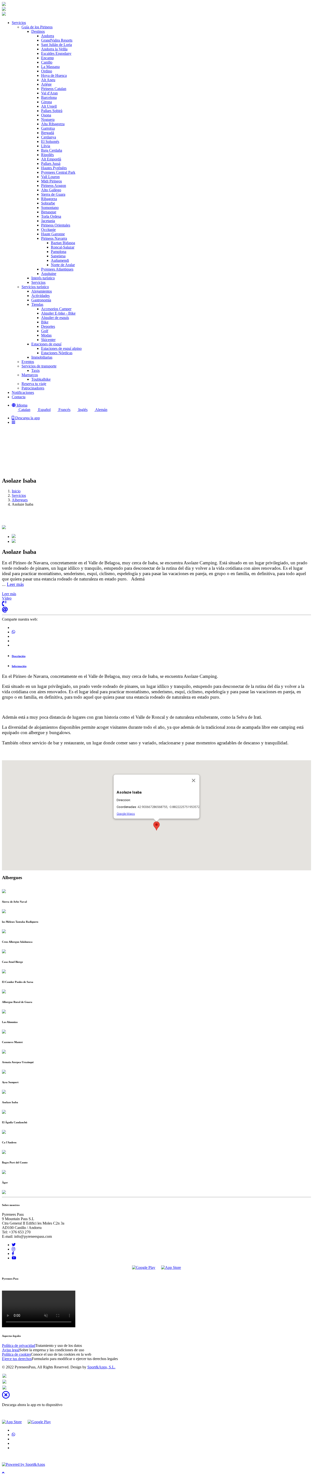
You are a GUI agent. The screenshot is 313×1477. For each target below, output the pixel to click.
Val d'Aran (49, 93)
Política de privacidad (18, 1345)
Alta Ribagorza (53, 124)
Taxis (35, 370)
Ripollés (47, 155)
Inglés (82, 410)
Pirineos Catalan (53, 89)
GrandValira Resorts (56, 40)
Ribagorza (49, 199)
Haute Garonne (53, 234)
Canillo (46, 62)
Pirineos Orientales (55, 225)
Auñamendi (60, 260)
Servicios (38, 282)
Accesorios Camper (56, 309)
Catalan (24, 410)
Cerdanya (48, 137)
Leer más (15, 584)
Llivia (45, 146)
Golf (44, 331)
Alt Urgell (49, 106)
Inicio (16, 491)
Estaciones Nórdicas (56, 353)
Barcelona (49, 97)
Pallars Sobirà (51, 111)
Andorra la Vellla (54, 49)
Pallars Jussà (50, 163)
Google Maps (126, 814)
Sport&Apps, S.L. (101, 1367)
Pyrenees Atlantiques (57, 269)
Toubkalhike (41, 379)
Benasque (48, 212)
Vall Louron (50, 177)
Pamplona (58, 252)
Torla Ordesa (51, 216)
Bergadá (47, 133)
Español (44, 410)
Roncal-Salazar (62, 247)
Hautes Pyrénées (54, 168)
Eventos (28, 362)
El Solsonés (50, 141)
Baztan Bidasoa (63, 243)
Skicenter (48, 340)
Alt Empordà (51, 159)
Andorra (47, 36)
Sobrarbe (48, 203)
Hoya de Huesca (54, 75)
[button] (19, 405)
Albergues (20, 500)
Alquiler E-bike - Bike (58, 313)
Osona (46, 115)
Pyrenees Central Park (58, 172)
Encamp (47, 58)
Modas (46, 335)
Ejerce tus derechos (17, 1359)
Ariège (46, 84)
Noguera (48, 119)
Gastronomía (41, 300)
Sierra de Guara (53, 194)
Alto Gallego (51, 190)
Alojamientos (41, 291)
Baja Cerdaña (51, 150)
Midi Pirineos (51, 181)
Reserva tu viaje (34, 384)
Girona (46, 102)
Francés (63, 410)
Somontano (50, 207)
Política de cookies (16, 1354)
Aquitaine (48, 274)
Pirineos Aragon (53, 185)
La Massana (50, 67)
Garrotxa (48, 128)
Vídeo (6, 598)
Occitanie (48, 229)
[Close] (194, 780)
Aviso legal (10, 1350)
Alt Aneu (48, 80)
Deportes (48, 326)
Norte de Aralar (63, 265)
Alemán (100, 410)
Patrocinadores (33, 388)
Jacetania (48, 221)
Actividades (40, 296)
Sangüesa (58, 256)
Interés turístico (43, 278)
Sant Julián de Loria (56, 45)
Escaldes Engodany (56, 53)
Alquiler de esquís (55, 318)
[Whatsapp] (4, 1376)
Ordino (46, 71)
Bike (44, 322)
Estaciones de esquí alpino (61, 348)
